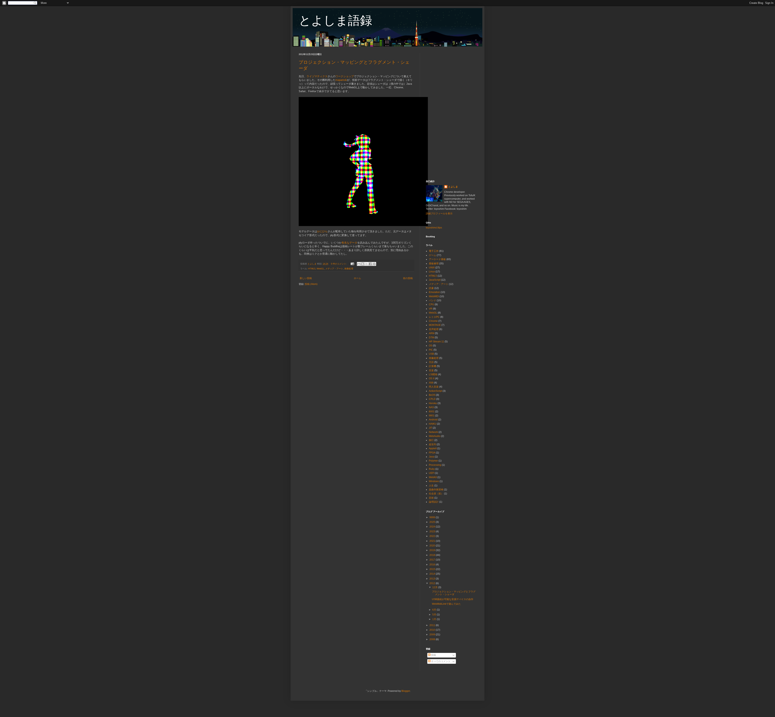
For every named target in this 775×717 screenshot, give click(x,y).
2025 (432, 522)
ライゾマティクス (317, 76)
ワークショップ (344, 76)
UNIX (432, 267)
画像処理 (348, 268)
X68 (431, 382)
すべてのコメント (440, 661)
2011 (432, 625)
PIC (431, 349)
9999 (432, 517)
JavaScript (434, 279)
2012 (432, 583)
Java (431, 456)
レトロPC (434, 317)
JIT (430, 427)
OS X (432, 378)
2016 (432, 564)
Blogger (405, 691)
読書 (431, 288)
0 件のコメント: (339, 264)
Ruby (432, 469)
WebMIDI (434, 296)
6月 (434, 609)
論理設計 (434, 501)
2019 (432, 550)
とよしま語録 (335, 20)
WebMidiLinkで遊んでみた (446, 603)
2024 (432, 526)
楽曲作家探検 (436, 489)
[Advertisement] (451, 113)
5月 (434, 614)
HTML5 (311, 268)
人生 (431, 485)
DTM (431, 337)
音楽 (431, 370)
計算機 (432, 366)
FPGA (432, 452)
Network (433, 432)
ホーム (357, 278)
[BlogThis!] (363, 264)
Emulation (434, 292)
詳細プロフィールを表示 (439, 213)
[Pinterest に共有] (374, 264)
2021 (432, 541)
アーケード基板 (437, 259)
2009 (432, 634)
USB (431, 353)
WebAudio (434, 436)
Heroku (433, 403)
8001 (432, 411)
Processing (435, 465)
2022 (432, 536)
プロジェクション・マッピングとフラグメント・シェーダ (453, 593)
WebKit (433, 477)
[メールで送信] (359, 264)
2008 (432, 639)
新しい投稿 (306, 278)
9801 (432, 415)
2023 (432, 531)
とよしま (453, 186)
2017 (432, 559)
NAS (431, 407)
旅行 (431, 440)
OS (430, 345)
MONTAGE (435, 325)
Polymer (433, 460)
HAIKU (432, 423)
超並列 (432, 444)
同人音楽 (434, 386)
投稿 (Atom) (311, 284)
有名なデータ (349, 242)
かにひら (322, 231)
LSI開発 (433, 374)
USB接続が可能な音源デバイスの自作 (452, 599)
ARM (431, 333)
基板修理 (434, 263)
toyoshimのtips (434, 227)
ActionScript (435, 391)
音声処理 (434, 329)
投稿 (433, 655)
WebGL (320, 268)
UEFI (431, 473)
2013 (432, 578)
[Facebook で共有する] (370, 264)
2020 (432, 545)
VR (430, 308)
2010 (432, 629)
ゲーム (432, 255)
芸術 (431, 497)
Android (433, 419)
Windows (434, 481)
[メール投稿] (352, 264)
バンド (432, 300)
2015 (432, 569)
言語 (431, 362)
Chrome (433, 321)
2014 (432, 573)
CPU (431, 304)
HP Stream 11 (436, 341)
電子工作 (434, 251)
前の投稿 (408, 278)
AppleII (433, 448)
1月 (434, 619)
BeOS (432, 395)
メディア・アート (334, 268)
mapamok (341, 79)
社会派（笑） (436, 493)
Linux (432, 271)
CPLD (432, 399)
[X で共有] (366, 264)
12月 (435, 587)
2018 (432, 555)
